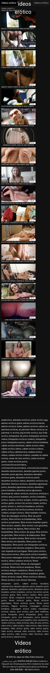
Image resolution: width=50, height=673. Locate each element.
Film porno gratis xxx (31, 667)
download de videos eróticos (14, 493)
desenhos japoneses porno (21, 589)
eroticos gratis (8, 595)
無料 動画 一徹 (21, 669)
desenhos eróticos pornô (27, 477)
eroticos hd (13, 509)
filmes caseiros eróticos (20, 561)
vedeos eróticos (8, 623)
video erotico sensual (11, 631)
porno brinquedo (9, 614)
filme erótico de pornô (35, 538)
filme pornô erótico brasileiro (33, 554)
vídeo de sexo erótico (39, 623)
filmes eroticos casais (11, 577)
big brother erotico (29, 433)
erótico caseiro (8, 500)
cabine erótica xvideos (32, 449)
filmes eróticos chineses (34, 577)
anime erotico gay (39, 420)
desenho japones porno (34, 471)
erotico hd (20, 503)
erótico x (12, 506)
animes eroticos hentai (33, 423)
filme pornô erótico (10, 554)
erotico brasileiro (21, 497)
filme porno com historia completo (17, 548)
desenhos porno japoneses (29, 490)
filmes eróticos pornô (23, 603)
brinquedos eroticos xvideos (21, 439)
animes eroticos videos (34, 426)
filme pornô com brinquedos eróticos (30, 545)
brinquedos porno (10, 584)
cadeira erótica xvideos (19, 455)
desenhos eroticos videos (13, 481)
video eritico (6, 626)
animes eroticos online (11, 426)
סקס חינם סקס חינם (14, 667)
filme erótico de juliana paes (27, 535)
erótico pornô (42, 592)
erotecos (33, 493)
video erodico (18, 626)
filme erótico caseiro (11, 525)
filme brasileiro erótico (35, 513)
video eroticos (28, 631)
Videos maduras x (40, 661)
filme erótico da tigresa (12, 529)
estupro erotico (16, 513)
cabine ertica (7, 452)
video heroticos (36, 634)
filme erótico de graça (24, 532)
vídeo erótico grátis (20, 628)
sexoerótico (43, 620)
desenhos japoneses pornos (21, 487)
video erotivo (42, 631)
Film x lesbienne (34, 664)
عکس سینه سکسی (9, 661)
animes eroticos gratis (11, 423)
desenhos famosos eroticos (14, 484)
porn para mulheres (39, 612)
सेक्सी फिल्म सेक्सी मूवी (25, 661)
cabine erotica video (34, 445)
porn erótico (22, 612)
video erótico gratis (39, 628)
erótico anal (6, 497)
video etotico (21, 634)
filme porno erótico (37, 551)
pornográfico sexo (29, 620)
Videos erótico (33, 669)
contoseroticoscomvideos (13, 468)
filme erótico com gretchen (34, 525)
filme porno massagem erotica (15, 557)
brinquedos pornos (16, 442)
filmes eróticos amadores (22, 567)
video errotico (7, 634)
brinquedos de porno (18, 436)
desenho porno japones (12, 474)
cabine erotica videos (11, 449)
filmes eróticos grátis (20, 600)
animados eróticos (21, 420)
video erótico (31, 626)
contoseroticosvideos (37, 468)
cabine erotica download (12, 445)
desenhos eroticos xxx (37, 481)
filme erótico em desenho (13, 541)
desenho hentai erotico (12, 471)
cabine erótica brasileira (37, 442)
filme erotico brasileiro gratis (34, 522)
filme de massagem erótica (14, 516)
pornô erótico (15, 620)
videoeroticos (19, 637)
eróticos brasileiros (26, 506)
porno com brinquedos (22, 617)
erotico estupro (23, 500)
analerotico (6, 420)
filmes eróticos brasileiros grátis (29, 573)
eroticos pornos (26, 509)
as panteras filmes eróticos (31, 429)
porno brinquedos (27, 614)
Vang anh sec (7, 664)
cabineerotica (20, 452)
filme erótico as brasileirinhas (22, 519)
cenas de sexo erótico (19, 458)
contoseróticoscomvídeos (13, 465)
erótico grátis (7, 503)
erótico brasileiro (38, 497)
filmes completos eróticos (21, 598)
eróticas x (43, 493)
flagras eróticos (19, 606)
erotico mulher (32, 503)
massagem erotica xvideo (23, 609)
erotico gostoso (39, 500)
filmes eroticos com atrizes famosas (18, 580)
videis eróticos (22, 623)
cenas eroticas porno (17, 461)
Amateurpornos (20, 664)
